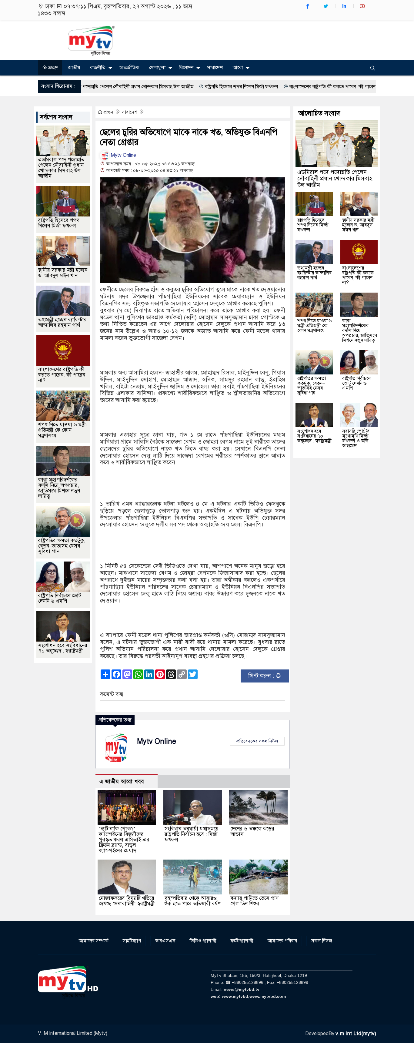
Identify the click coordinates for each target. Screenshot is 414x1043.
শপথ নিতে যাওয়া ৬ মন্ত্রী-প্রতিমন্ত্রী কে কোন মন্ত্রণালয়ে (63, 430)
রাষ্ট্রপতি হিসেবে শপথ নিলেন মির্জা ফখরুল (199, 87)
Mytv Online (123, 155)
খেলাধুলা (157, 68)
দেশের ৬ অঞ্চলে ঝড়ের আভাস (252, 831)
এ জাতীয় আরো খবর (121, 781)
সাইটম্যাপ (132, 941)
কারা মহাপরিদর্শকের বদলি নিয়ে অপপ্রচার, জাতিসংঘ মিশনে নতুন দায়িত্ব (59, 488)
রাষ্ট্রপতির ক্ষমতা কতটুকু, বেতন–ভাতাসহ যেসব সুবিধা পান (61, 546)
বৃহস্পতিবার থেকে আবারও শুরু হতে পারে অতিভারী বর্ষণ (193, 901)
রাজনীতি (97, 68)
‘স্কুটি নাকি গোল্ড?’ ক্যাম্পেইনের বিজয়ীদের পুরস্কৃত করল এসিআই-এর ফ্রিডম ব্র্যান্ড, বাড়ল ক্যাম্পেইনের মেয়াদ (124, 840)
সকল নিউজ (321, 941)
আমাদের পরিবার (282, 941)
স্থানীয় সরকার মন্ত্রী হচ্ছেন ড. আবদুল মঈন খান (62, 273)
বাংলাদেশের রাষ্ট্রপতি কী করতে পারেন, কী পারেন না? (294, 87)
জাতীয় (74, 68)
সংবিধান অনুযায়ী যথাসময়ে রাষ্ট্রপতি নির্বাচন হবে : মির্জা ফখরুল (192, 834)
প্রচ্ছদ (52, 68)
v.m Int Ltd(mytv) (356, 1033)
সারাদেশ (215, 68)
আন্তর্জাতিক (129, 68)
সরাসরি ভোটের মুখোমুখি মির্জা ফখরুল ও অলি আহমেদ (355, 438)
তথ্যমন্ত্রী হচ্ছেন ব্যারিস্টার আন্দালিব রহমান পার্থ (62, 322)
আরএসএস (165, 941)
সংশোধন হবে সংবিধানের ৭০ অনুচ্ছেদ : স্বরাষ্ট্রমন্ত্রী (62, 648)
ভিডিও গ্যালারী (203, 941)
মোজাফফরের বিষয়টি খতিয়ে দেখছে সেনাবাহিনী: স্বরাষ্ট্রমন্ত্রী (127, 901)
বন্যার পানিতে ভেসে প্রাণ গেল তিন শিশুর (254, 901)
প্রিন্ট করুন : (261, 675)
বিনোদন (186, 68)
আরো (238, 68)
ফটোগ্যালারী (242, 941)
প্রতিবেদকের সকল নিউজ (257, 741)
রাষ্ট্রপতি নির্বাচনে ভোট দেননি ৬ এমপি (59, 598)
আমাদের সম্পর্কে (94, 941)
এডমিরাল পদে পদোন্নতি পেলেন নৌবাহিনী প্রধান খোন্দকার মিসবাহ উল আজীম (61, 167)
